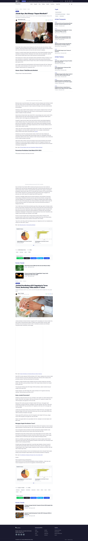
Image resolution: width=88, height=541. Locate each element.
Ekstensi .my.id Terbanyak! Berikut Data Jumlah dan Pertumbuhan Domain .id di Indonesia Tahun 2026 (63, 38)
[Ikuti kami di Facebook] (65, 1)
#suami (17, 491)
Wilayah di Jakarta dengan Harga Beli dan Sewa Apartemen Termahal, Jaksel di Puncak (63, 44)
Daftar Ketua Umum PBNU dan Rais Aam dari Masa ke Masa (37, 265)
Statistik (45, 530)
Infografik (36, 531)
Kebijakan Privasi (70, 539)
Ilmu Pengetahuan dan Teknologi (60, 14)
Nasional (24, 9)
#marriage (21, 252)
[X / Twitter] (48, 20)
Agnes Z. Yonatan (21, 487)
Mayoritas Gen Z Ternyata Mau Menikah (27, 224)
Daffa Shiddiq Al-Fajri (22, 249)
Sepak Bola (46, 533)
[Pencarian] (69, 4)
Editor (31, 249)
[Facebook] (50, 20)
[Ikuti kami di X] (67, 1)
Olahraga (68, 14)
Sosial (29, 9)
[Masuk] (72, 4)
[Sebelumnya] (60, 1)
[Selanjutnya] (62, 1)
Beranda (16, 9)
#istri (21, 491)
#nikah (17, 252)
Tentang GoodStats (58, 530)
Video (36, 533)
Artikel (21, 9)
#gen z (26, 252)
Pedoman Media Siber (58, 533)
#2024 (29, 252)
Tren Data (46, 531)
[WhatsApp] (46, 20)
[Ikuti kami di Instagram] (69, 1)
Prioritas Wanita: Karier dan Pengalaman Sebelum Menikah (31, 147)
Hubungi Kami (57, 531)
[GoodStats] (18, 4)
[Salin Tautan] (52, 20)
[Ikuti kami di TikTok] (72, 1)
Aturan (66, 539)
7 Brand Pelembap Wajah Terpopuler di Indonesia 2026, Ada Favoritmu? (39, 1)
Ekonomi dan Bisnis (58, 12)
